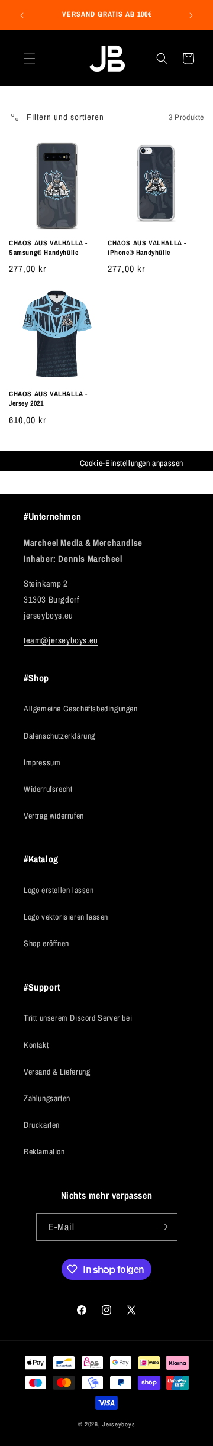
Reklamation (44, 1151)
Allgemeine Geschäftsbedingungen (81, 708)
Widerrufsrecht (48, 789)
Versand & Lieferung (57, 1071)
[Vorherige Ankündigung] (22, 15)
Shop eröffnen (46, 943)
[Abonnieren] (164, 1227)
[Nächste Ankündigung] (191, 15)
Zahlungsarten (47, 1098)
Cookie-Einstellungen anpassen (131, 463)
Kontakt (36, 1045)
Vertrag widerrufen (54, 815)
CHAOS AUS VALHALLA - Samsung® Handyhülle (48, 248)
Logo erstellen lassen (59, 890)
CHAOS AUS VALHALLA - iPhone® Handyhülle (147, 248)
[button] (30, 59)
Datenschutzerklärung (59, 735)
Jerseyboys (118, 1424)
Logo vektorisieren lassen (66, 916)
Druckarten (42, 1125)
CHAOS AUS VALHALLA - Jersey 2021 (48, 399)
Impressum (42, 762)
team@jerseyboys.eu (61, 640)
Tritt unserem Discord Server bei (78, 1017)
